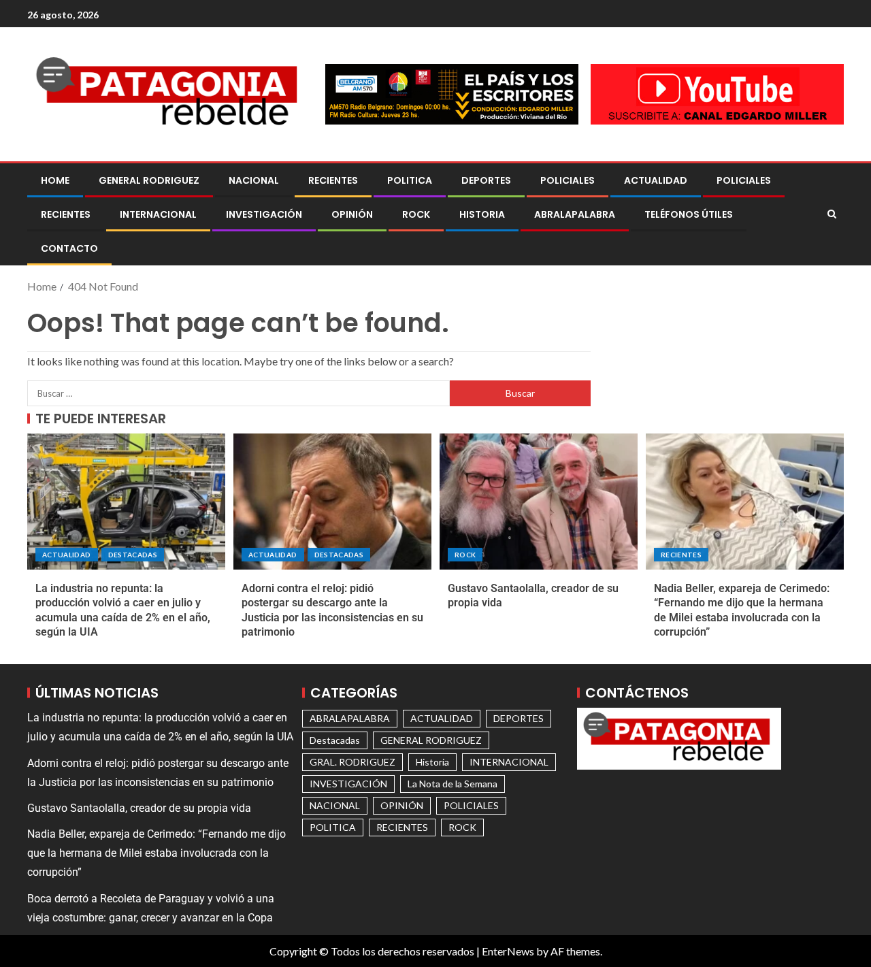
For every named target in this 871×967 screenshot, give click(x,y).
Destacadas (133, 555)
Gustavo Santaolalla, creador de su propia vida (139, 808)
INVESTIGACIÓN (264, 214)
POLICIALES (567, 180)
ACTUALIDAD (655, 180)
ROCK (416, 214)
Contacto (69, 248)
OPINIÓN (352, 214)
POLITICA (409, 180)
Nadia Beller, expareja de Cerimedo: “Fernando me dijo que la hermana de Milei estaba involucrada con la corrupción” (156, 853)
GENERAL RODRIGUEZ (149, 180)
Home (55, 180)
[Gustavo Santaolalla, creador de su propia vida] (539, 501)
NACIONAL (254, 180)
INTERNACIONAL (158, 214)
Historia (482, 214)
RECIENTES (333, 180)
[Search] (831, 214)
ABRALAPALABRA (574, 214)
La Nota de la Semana (452, 783)
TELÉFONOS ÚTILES (688, 214)
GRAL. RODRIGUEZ (352, 762)
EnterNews (508, 951)
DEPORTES (486, 180)
